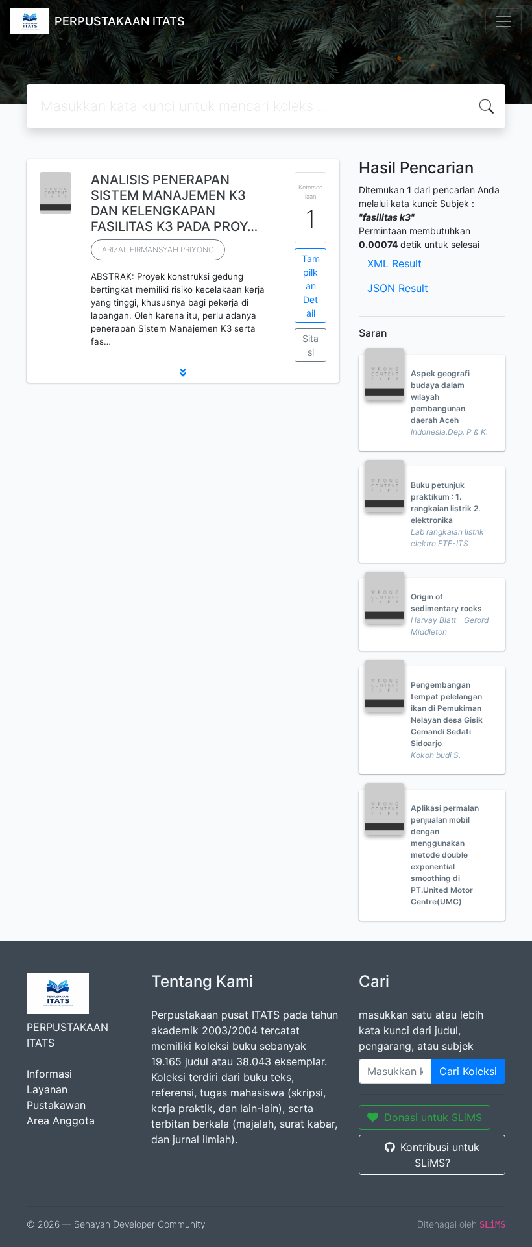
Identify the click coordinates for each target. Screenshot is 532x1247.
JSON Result (397, 288)
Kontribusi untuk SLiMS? (439, 1155)
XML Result (394, 263)
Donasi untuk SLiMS (433, 1117)
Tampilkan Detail (311, 286)
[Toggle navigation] (503, 21)
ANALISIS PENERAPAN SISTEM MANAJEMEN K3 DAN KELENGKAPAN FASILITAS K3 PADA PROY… (174, 203)
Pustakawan (56, 1104)
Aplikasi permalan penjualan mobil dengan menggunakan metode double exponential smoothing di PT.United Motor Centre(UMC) (445, 854)
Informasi (49, 1073)
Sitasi (310, 345)
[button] (183, 372)
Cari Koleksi (468, 1071)
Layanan (47, 1089)
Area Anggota (61, 1120)
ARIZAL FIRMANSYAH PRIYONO (158, 249)
